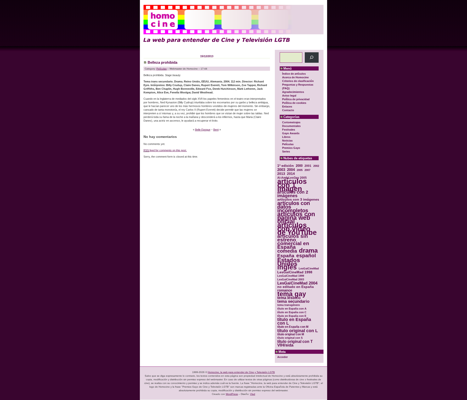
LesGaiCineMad (309, 268)
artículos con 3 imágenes (298, 199)
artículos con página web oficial (296, 217)
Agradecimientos (293, 91)
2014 (291, 174)
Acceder (282, 357)
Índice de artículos (294, 73)
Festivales (288, 129)
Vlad (252, 394)
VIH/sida (285, 345)
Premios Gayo (291, 147)
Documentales (291, 125)
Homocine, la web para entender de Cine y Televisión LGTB (241, 372)
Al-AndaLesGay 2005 (292, 177)
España (285, 256)
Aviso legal (289, 95)
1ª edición (285, 166)
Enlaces (287, 106)
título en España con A (291, 308)
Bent (216, 129)
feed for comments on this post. (165, 150)
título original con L (297, 330)
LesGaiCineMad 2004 (297, 283)
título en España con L (294, 321)
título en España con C (291, 312)
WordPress (232, 394)
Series (286, 151)
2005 (300, 170)
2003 (281, 169)
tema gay (291, 294)
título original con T (295, 341)
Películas (288, 144)
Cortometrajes (291, 122)
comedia (287, 251)
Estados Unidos (288, 262)
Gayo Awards (290, 133)
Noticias (287, 140)
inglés (287, 267)
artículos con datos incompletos (293, 206)
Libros (286, 136)
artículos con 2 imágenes (292, 194)
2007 (307, 170)
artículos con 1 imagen (292, 184)
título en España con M (292, 327)
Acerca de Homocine (295, 77)
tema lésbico (289, 298)
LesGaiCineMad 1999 (290, 275)
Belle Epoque (202, 129)
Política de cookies (294, 102)
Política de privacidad (296, 99)
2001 (308, 165)
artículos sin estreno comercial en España (293, 241)
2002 (316, 165)
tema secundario (293, 301)
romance (284, 290)
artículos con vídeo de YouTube (297, 228)
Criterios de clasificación (298, 81)
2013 (281, 174)
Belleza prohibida (162, 62)
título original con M (290, 334)
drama (308, 250)
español (306, 255)
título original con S (290, 337)
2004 (291, 169)
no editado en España (295, 287)
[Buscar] (312, 57)
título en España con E (291, 315)
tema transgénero (288, 304)
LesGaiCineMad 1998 (294, 272)
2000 (299, 166)
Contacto (288, 110)
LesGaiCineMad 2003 (290, 279)
